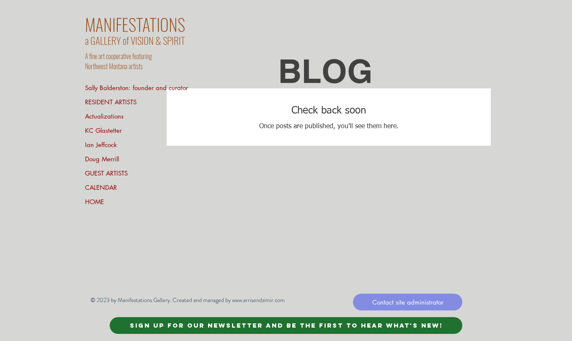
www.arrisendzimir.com (258, 300)
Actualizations (104, 116)
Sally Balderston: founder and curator (136, 88)
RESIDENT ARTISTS (111, 102)
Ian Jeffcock (101, 145)
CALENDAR (101, 187)
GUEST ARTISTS (106, 173)
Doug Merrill (102, 159)
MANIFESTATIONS (135, 24)
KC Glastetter (103, 130)
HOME (94, 202)
